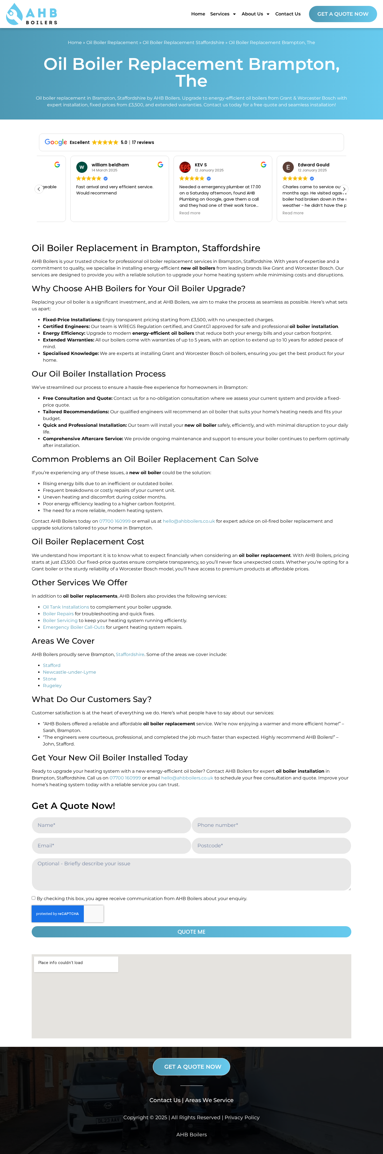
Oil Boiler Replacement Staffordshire (183, 42)
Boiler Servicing (60, 620)
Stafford (52, 665)
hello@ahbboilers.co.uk (189, 521)
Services (219, 14)
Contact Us (288, 14)
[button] (344, 189)
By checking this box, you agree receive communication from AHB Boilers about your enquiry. (142, 898)
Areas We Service (209, 1100)
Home (198, 14)
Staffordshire (130, 654)
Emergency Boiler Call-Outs (74, 627)
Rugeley (52, 685)
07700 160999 (115, 521)
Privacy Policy (242, 1117)
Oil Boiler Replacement (112, 42)
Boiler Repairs (58, 613)
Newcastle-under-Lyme (69, 672)
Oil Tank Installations (66, 607)
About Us (252, 14)
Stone (49, 679)
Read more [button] (158, 213)
